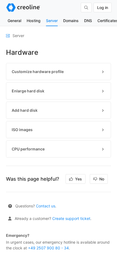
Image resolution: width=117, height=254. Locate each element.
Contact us (45, 206)
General (14, 20)
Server (52, 20)
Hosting (34, 20)
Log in (102, 7)
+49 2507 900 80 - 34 (48, 248)
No (101, 179)
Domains (71, 20)
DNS (88, 20)
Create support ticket (71, 218)
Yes (78, 179)
